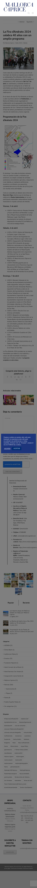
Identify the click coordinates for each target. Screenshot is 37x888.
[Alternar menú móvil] (33, 13)
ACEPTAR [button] (16, 448)
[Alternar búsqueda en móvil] (29, 13)
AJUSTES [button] (7, 448)
